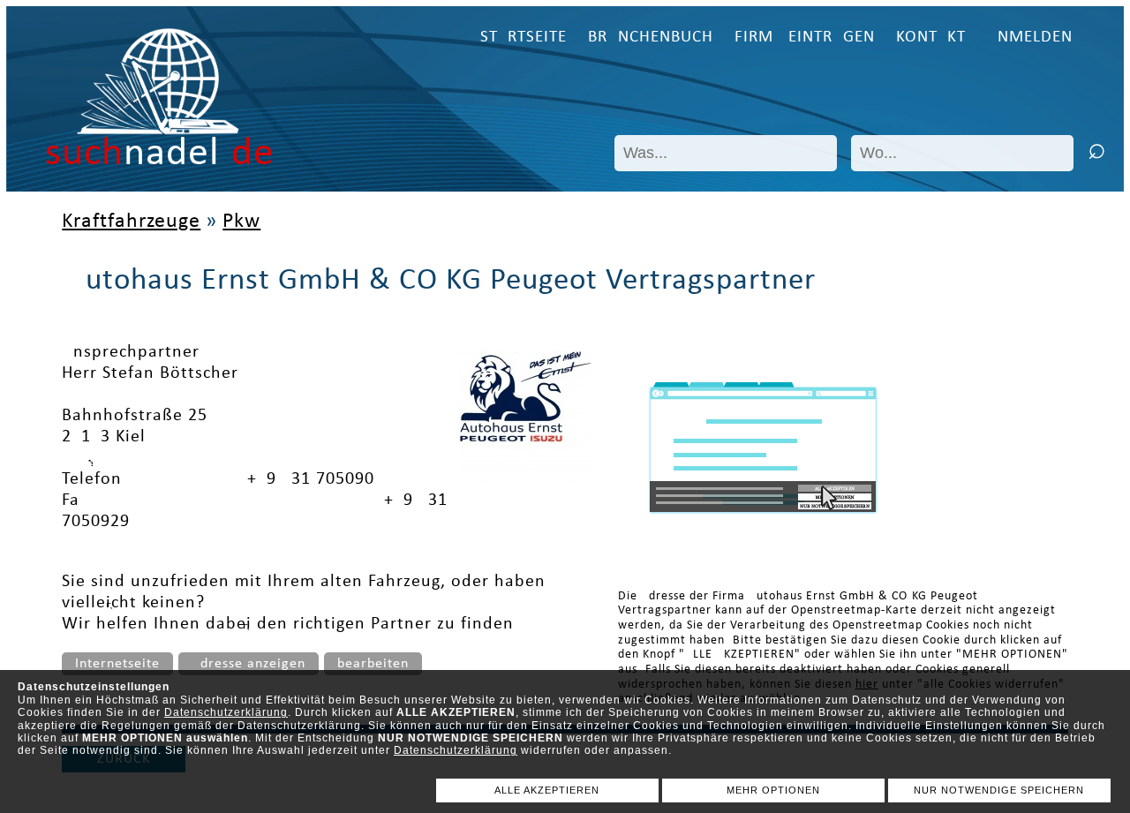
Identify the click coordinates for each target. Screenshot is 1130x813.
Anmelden (1030, 37)
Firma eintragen (804, 37)
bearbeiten (373, 664)
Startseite (523, 37)
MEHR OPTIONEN (773, 790)
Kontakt (931, 37)
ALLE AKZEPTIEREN (546, 790)
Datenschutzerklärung (226, 712)
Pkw (241, 221)
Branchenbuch (650, 37)
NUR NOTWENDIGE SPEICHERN (999, 790)
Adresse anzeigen (248, 664)
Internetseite (117, 664)
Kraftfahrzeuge (131, 221)
